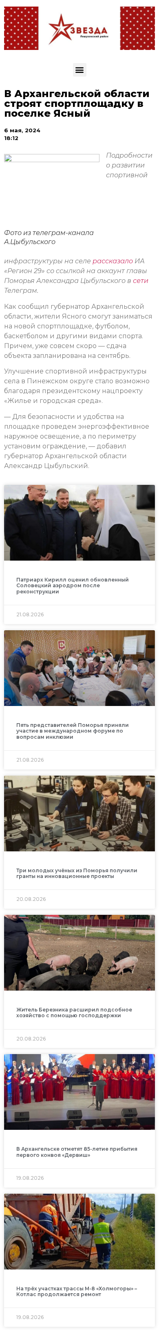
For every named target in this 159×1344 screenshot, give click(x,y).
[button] (79, 70)
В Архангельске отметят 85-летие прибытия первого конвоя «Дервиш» (76, 1152)
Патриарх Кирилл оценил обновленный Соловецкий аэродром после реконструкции (72, 586)
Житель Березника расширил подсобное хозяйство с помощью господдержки (74, 1012)
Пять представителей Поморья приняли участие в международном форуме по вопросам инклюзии (72, 731)
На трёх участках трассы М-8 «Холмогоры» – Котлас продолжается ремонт (76, 1291)
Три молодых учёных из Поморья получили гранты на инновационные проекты (76, 873)
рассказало (114, 261)
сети (140, 281)
